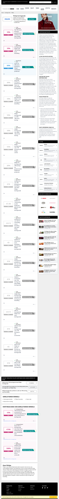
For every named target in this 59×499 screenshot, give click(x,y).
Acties (42, 8)
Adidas (7, 487)
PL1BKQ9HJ (31, 383)
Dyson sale (29, 399)
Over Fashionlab (21, 487)
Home (17, 8)
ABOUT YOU (8, 492)
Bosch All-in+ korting (8, 401)
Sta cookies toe (53, 497)
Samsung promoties (8, 399)
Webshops (53, 8)
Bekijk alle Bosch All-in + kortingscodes (10, 439)
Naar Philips (31, 19)
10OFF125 (32, 391)
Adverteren (32, 489)
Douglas (8, 489)
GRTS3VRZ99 (32, 387)
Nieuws (22, 8)
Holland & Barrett (9, 493)
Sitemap (19, 489)
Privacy (19, 490)
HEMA (7, 490)
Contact (31, 487)
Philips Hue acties (19, 399)
